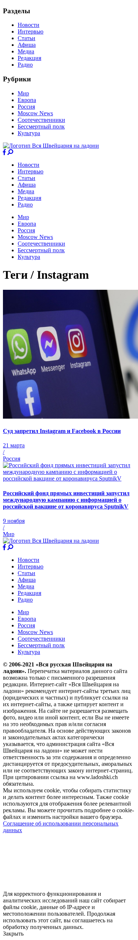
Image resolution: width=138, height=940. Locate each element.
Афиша (27, 45)
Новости (28, 25)
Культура (29, 133)
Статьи (26, 38)
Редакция (29, 58)
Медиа (26, 51)
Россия (26, 106)
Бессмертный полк (41, 126)
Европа (27, 100)
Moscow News (35, 113)
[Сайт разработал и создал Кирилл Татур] (68, 887)
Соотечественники (41, 120)
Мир (23, 93)
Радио (25, 64)
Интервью (30, 31)
